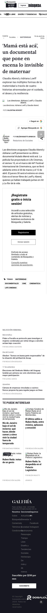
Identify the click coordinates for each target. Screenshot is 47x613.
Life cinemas (11, 288)
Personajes (26, 534)
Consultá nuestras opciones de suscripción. (22, 263)
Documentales (12, 283)
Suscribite (24, 586)
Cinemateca (35, 283)
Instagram (34, 527)
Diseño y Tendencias (27, 14)
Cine (24, 283)
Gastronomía (26, 530)
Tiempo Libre (9, 14)
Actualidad (25, 516)
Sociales (12, 37)
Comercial (16, 523)
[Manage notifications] (41, 602)
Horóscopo (26, 557)
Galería (5, 36)
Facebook (34, 523)
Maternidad (20, 279)
